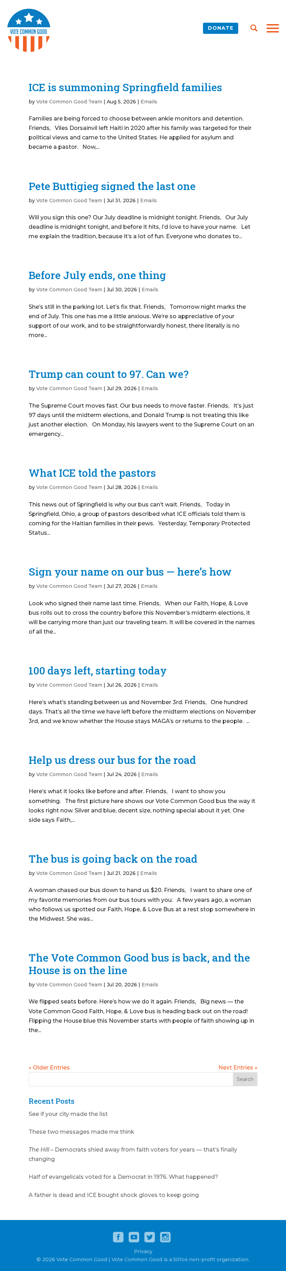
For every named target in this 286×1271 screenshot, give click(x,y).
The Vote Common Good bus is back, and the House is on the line (139, 964)
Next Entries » (237, 1067)
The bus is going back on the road (113, 858)
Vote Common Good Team (69, 101)
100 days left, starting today (98, 670)
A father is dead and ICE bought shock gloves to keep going (114, 1195)
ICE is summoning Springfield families (125, 87)
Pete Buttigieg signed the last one (112, 186)
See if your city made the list (68, 1114)
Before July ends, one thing (97, 275)
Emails (149, 101)
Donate (220, 28)
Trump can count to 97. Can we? (109, 374)
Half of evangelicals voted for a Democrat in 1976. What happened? (123, 1177)
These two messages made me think (81, 1131)
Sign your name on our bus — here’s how (130, 571)
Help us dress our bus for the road (112, 760)
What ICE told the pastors (92, 473)
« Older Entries (49, 1067)
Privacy (143, 1251)
